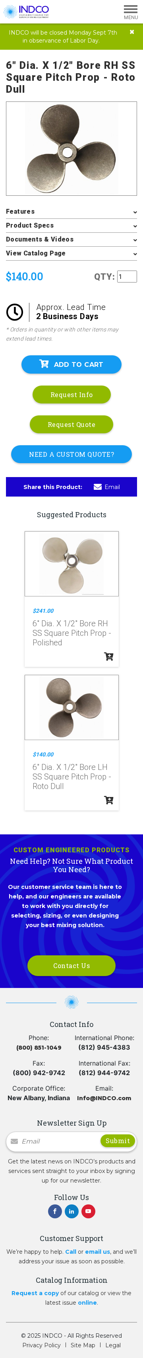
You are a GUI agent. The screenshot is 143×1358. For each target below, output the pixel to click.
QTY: (104, 277)
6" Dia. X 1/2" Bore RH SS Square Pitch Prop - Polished (72, 633)
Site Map (83, 1345)
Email (112, 487)
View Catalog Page (36, 253)
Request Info (71, 394)
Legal (113, 1345)
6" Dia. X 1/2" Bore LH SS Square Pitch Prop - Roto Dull (72, 776)
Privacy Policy (41, 1345)
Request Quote (72, 424)
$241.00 (43, 611)
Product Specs (30, 225)
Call (70, 1251)
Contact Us (71, 965)
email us (97, 1251)
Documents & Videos (39, 239)
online (87, 1302)
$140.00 (43, 754)
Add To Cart (79, 364)
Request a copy (35, 1293)
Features (20, 211)
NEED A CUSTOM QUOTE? (71, 454)
